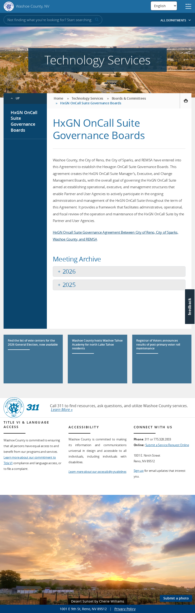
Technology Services (87, 98)
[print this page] (185, 100)
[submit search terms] (96, 20)
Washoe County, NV (26, 6)
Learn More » (62, 409)
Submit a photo (176, 598)
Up (18, 98)
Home (58, 98)
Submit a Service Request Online (167, 445)
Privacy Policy (125, 609)
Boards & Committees (129, 98)
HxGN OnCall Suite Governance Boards (24, 121)
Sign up (139, 470)
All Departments (174, 20)
